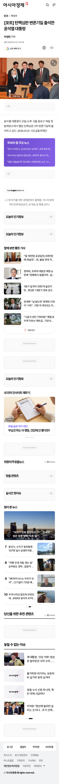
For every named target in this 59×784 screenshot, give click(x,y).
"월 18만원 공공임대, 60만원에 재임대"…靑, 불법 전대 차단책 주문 (39, 258)
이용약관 (26, 765)
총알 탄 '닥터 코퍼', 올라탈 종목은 (41, 675)
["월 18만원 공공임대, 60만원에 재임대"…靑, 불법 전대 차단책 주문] (12, 263)
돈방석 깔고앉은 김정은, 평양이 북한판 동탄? (40, 659)
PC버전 (36, 746)
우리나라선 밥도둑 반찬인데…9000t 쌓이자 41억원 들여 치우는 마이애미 (29, 155)
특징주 (14, 16)
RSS (41, 760)
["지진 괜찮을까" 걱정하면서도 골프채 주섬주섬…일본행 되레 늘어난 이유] (14, 697)
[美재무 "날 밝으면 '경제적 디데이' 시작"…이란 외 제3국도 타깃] (12, 309)
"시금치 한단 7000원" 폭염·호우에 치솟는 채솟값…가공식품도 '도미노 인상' (39, 319)
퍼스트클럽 (8, 760)
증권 (6, 16)
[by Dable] (49, 615)
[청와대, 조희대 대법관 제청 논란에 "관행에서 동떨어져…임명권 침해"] (12, 278)
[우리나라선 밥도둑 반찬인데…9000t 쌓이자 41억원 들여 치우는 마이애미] (46, 602)
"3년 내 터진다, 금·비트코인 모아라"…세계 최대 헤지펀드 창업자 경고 (29, 149)
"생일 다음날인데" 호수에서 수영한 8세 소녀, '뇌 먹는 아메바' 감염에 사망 (29, 162)
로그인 (10, 746)
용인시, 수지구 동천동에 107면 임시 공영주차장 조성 (22, 550)
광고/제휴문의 (21, 755)
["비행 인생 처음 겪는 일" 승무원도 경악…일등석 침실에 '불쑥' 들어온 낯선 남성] (46, 570)
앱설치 (23, 746)
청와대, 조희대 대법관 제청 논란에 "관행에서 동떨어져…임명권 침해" (39, 273)
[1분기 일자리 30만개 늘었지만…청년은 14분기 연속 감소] (12, 293)
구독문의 (21, 760)
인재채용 (35, 755)
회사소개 (7, 755)
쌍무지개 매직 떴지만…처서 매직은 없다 (40, 708)
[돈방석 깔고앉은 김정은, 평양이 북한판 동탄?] (14, 665)
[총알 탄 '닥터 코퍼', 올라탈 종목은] (14, 681)
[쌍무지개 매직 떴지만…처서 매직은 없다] (14, 714)
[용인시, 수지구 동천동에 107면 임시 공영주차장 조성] (46, 554)
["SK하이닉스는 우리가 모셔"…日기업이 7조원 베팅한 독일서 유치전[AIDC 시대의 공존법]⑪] (46, 586)
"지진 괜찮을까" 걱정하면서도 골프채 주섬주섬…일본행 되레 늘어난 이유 (40, 692)
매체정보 (38, 765)
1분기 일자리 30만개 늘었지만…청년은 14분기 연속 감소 (38, 288)
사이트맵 (49, 746)
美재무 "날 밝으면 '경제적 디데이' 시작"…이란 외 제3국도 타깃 (39, 303)
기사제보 (32, 760)
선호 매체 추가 (15, 48)
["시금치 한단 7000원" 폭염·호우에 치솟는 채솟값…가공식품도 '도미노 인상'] (12, 324)
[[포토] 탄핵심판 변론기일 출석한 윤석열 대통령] (29, 78)
